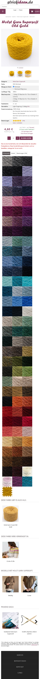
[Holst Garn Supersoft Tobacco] (17, 465)
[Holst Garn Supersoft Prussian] (27, 195)
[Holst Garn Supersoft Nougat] (7, 325)
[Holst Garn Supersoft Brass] (17, 395)
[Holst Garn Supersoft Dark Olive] (7, 375)
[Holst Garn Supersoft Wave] (7, 305)
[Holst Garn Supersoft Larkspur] (27, 485)
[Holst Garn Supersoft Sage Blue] (7, 335)
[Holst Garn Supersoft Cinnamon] (7, 465)
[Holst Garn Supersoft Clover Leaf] (27, 335)
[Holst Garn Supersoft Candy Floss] (7, 205)
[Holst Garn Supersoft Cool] (7, 285)
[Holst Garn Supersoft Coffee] (27, 465)
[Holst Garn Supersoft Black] (7, 405)
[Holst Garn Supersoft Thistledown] (17, 185)
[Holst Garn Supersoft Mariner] (7, 315)
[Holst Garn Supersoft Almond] (17, 385)
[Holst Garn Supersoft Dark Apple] (17, 365)
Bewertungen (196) (22, 153)
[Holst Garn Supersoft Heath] (7, 365)
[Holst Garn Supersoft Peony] (27, 205)
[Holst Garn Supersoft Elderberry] (7, 235)
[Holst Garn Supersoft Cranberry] (17, 215)
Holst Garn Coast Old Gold (10, 526)
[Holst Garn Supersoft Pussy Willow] (17, 345)
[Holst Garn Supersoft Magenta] (27, 215)
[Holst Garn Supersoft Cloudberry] (17, 195)
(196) (19, 122)
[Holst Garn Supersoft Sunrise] (27, 445)
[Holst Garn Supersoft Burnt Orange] (27, 405)
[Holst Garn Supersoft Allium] (17, 205)
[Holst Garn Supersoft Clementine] (17, 405)
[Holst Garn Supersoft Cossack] (7, 345)
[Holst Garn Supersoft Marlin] (17, 255)
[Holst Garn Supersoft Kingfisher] (17, 335)
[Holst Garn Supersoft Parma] (27, 225)
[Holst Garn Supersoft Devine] (27, 185)
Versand (31, 127)
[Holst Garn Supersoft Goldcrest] (7, 455)
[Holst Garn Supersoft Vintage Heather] (27, 275)
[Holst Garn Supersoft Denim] (7, 275)
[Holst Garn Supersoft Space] (7, 295)
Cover (29, 595)
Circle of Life (10, 561)
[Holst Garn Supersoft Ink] (17, 315)
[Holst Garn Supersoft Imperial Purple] (17, 485)
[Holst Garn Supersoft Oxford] (7, 175)
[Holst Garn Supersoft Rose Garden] (7, 435)
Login (15, 10)
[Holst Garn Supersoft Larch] (7, 385)
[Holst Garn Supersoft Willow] (17, 325)
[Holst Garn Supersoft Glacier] (27, 255)
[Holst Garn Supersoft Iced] (17, 295)
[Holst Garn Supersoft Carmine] (7, 425)
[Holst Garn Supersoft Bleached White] (27, 315)
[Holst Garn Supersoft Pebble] (27, 345)
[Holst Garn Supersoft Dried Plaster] (27, 435)
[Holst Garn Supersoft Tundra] (27, 365)
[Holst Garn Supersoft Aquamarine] (17, 285)
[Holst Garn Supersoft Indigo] (27, 265)
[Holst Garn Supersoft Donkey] (17, 355)
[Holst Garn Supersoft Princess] (27, 175)
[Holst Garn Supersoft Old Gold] (11, 73)
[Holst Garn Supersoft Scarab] (7, 395)
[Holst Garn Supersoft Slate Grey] (27, 165)
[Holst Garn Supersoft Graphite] (17, 175)
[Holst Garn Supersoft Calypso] (17, 375)
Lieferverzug (34, 644)
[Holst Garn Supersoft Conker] (7, 475)
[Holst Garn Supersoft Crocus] (7, 195)
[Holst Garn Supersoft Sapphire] (17, 265)
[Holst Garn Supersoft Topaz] (17, 245)
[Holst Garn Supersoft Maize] (17, 445)
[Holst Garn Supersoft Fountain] (27, 285)
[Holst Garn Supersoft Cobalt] (27, 305)
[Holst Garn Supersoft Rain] (7, 265)
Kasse (20, 10)
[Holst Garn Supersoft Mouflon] (27, 455)
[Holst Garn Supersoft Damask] (17, 225)
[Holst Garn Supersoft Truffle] (7, 355)
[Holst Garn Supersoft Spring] (27, 325)
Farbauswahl (6, 153)
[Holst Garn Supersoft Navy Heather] (17, 275)
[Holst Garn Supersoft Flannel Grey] (17, 165)
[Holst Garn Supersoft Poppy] (27, 425)
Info (28, 106)
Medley (10, 595)
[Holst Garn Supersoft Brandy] (7, 415)
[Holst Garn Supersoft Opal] (27, 295)
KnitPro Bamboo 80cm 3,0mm (29, 633)
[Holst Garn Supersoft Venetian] (17, 425)
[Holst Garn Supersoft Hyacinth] (7, 185)
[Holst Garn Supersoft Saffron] (17, 415)
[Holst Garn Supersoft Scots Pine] (27, 395)
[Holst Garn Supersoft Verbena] (27, 355)
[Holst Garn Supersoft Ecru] (27, 475)
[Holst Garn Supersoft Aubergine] (17, 235)
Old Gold (17, 87)
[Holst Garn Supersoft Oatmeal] (27, 385)
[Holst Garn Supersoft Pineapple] (7, 445)
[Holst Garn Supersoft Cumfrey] (7, 215)
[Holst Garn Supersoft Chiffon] (7, 245)
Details (13, 153)
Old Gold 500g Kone (20, 89)
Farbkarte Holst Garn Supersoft (10, 633)
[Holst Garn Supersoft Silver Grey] (7, 165)
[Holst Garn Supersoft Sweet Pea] (7, 225)
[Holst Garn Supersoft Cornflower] (17, 305)
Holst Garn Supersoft (19, 81)
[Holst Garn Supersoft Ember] (17, 455)
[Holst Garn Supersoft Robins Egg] (7, 255)
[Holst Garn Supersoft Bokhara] (27, 415)
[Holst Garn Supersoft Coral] (17, 435)
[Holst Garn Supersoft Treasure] (27, 245)
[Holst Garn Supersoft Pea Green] (27, 375)
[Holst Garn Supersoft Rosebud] (7, 485)
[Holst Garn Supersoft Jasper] (17, 475)
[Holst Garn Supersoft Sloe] (27, 235)
